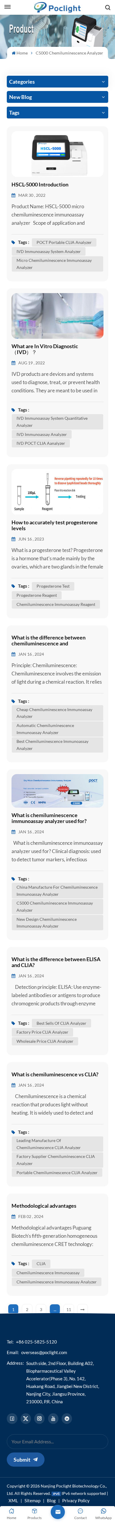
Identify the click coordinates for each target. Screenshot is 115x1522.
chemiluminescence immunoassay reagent (56, 604)
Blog (51, 1500)
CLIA (41, 1263)
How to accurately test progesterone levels (55, 525)
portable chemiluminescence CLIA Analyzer (57, 1172)
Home (22, 52)
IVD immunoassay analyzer (42, 434)
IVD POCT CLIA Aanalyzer (41, 443)
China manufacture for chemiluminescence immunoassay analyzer (57, 891)
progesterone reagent (37, 595)
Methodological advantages (44, 1206)
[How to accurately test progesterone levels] (57, 491)
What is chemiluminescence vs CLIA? (55, 1075)
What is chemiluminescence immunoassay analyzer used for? (49, 818)
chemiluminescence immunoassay (48, 1272)
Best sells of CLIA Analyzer (61, 1023)
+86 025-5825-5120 (36, 1341)
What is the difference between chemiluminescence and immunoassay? (49, 641)
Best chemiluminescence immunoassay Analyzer (52, 745)
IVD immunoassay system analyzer (49, 251)
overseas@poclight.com (44, 1352)
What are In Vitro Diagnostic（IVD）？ (45, 349)
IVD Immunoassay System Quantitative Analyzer (52, 422)
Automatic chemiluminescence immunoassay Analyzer (45, 729)
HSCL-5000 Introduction (40, 185)
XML (13, 1500)
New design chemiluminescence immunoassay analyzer (47, 923)
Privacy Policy (76, 1500)
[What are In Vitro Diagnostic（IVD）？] (57, 315)
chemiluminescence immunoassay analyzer (57, 1281)
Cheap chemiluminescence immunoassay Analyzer (54, 713)
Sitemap (32, 1500)
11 (68, 1309)
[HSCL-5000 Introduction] (57, 153)
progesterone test (53, 586)
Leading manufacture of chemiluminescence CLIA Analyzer (49, 1144)
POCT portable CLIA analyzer (64, 242)
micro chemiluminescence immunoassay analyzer (54, 264)
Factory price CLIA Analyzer (42, 1032)
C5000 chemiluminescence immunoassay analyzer (55, 906)
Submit (22, 1459)
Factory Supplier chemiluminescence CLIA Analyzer (56, 1160)
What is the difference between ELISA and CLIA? (56, 962)
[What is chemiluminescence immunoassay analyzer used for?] (57, 790)
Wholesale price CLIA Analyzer (45, 1041)
